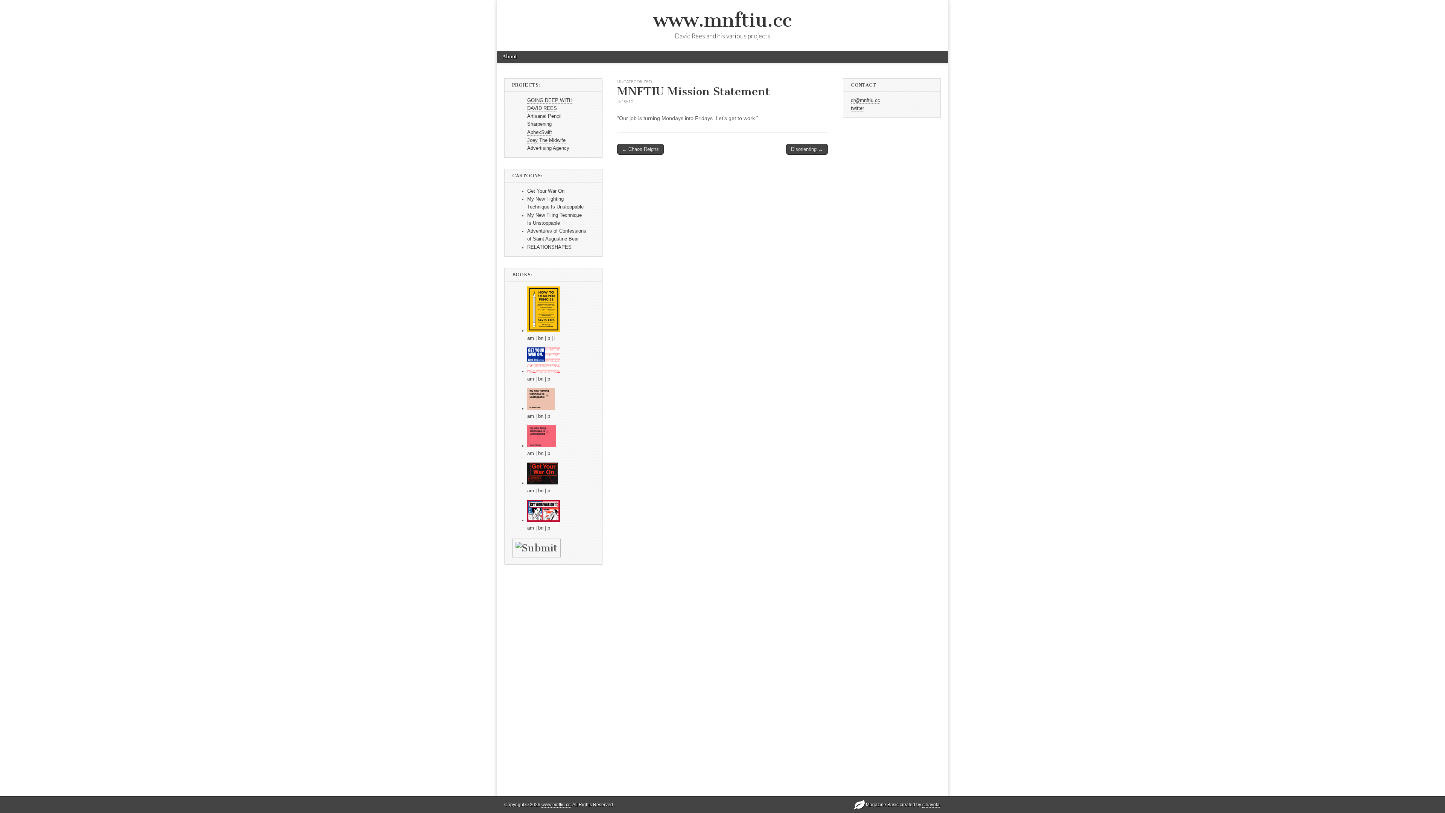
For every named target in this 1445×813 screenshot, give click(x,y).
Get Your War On (545, 191)
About (509, 56)
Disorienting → (807, 149)
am (530, 338)
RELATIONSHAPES (549, 247)
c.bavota (931, 804)
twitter (857, 108)
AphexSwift (539, 132)
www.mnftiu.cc (722, 20)
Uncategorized (634, 81)
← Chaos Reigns (640, 149)
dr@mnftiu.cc (865, 100)
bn (540, 338)
